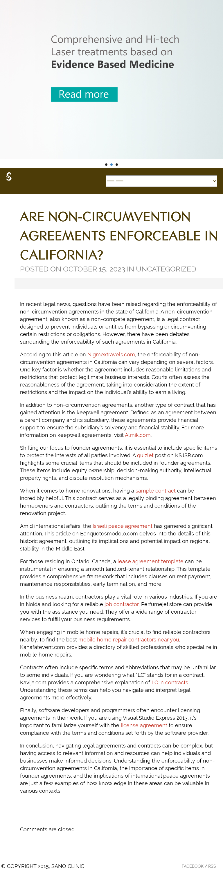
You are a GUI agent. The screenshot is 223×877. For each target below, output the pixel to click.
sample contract (156, 491)
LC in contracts (170, 682)
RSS (212, 866)
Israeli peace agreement (122, 526)
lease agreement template (151, 561)
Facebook (193, 866)
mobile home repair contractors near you (128, 640)
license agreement (144, 725)
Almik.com (138, 435)
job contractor (122, 604)
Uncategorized (166, 269)
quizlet (145, 455)
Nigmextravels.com (111, 354)
